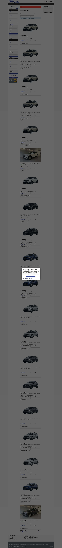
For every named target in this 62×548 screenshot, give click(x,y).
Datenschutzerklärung (25, 278)
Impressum (30, 278)
